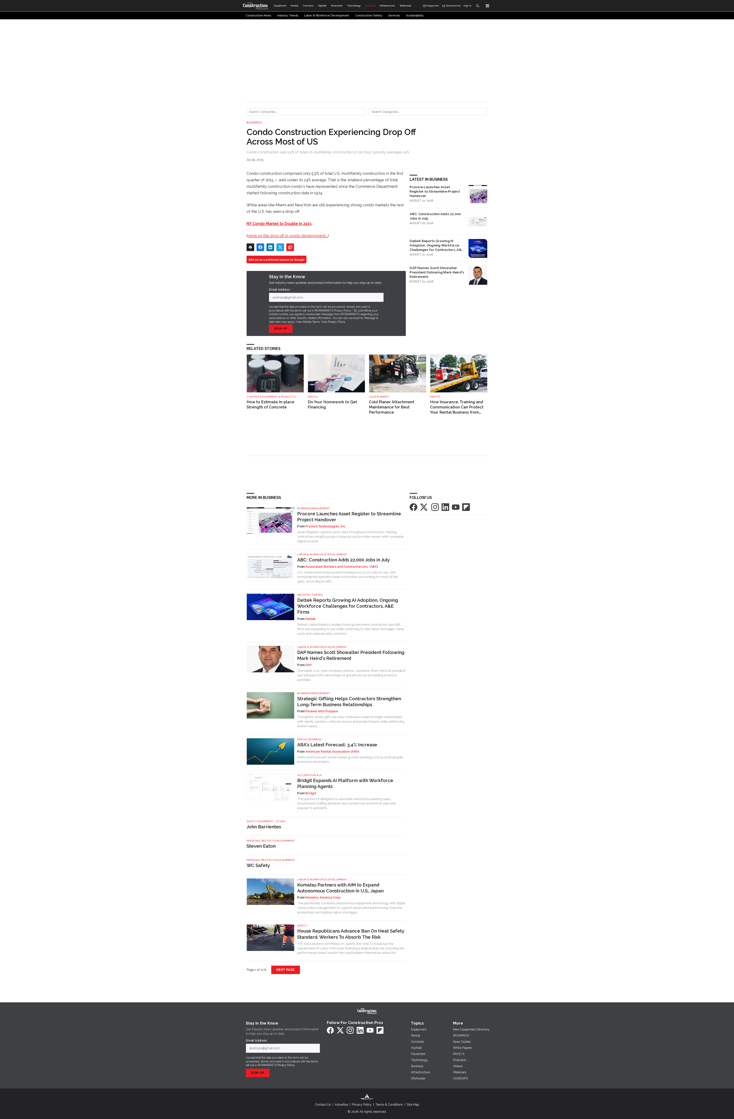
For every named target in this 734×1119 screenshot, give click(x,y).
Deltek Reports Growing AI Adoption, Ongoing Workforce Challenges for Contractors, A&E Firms (436, 245)
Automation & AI (309, 775)
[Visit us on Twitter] (424, 507)
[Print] (250, 247)
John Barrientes (264, 826)
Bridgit (310, 793)
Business (254, 122)
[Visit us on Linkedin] (445, 507)
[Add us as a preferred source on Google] (290, 247)
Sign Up (280, 328)
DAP (308, 665)
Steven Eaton (261, 846)
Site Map (413, 1104)
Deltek (310, 619)
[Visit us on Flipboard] (466, 507)
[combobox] (306, 111)
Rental (313, 396)
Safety (302, 925)
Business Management (313, 508)
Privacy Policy (336, 321)
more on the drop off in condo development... (288, 235)
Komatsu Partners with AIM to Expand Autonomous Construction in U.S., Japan (340, 888)
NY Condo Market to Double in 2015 (279, 223)
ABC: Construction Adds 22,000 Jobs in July (435, 216)
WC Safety (258, 865)
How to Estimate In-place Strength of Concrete (270, 404)
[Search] (477, 6)
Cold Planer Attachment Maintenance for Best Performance (391, 407)
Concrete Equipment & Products (271, 396)
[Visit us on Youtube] (456, 507)
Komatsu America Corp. (323, 897)
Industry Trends (310, 594)
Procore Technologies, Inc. (325, 526)
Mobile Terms (311, 321)
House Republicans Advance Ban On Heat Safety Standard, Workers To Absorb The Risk (350, 934)
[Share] (260, 247)
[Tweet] (280, 247)
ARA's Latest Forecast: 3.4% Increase (337, 744)
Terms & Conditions (389, 1104)
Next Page (285, 970)
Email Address (280, 289)
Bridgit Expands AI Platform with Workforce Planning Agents (345, 783)
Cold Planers (379, 396)
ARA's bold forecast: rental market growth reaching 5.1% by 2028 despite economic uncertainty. (350, 759)
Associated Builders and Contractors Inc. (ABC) (341, 566)
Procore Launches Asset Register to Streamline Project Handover (435, 191)
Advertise (341, 1104)
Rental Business (309, 739)
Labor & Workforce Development (322, 554)
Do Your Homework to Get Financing (332, 404)
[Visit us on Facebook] (413, 507)
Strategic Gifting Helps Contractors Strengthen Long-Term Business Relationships (349, 701)
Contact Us (323, 1104)
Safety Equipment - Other (266, 821)
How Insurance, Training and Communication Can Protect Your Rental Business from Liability (456, 407)
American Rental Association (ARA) (332, 751)
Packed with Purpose (321, 711)
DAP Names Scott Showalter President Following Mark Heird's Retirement (437, 272)
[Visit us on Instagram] (435, 507)
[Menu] (487, 6)
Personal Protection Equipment (271, 840)
